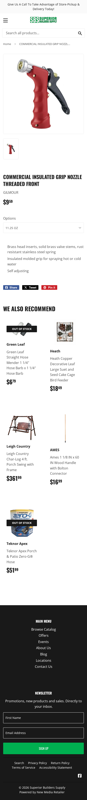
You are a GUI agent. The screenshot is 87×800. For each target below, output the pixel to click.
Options (9, 218)
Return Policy (60, 763)
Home (7, 44)
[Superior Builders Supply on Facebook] (80, 776)
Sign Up (43, 748)
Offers (44, 635)
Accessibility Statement (55, 768)
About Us (43, 648)
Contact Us (43, 666)
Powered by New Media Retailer (42, 792)
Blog (43, 654)
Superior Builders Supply (47, 787)
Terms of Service (23, 768)
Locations (43, 660)
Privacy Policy (37, 763)
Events (43, 641)
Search (19, 763)
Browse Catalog (43, 629)
